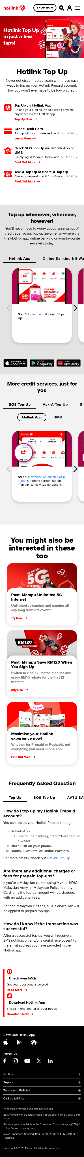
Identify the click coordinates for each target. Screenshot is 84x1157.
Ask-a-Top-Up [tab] (55, 404)
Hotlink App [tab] (19, 258)
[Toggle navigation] (77, 8)
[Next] (75, 308)
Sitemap (9, 1138)
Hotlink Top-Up (58, 858)
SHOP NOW (45, 7)
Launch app (36, 314)
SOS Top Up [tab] (44, 797)
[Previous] (8, 308)
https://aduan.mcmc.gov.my (20, 1128)
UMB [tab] (58, 417)
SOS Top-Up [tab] (20, 404)
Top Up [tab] (15, 797)
